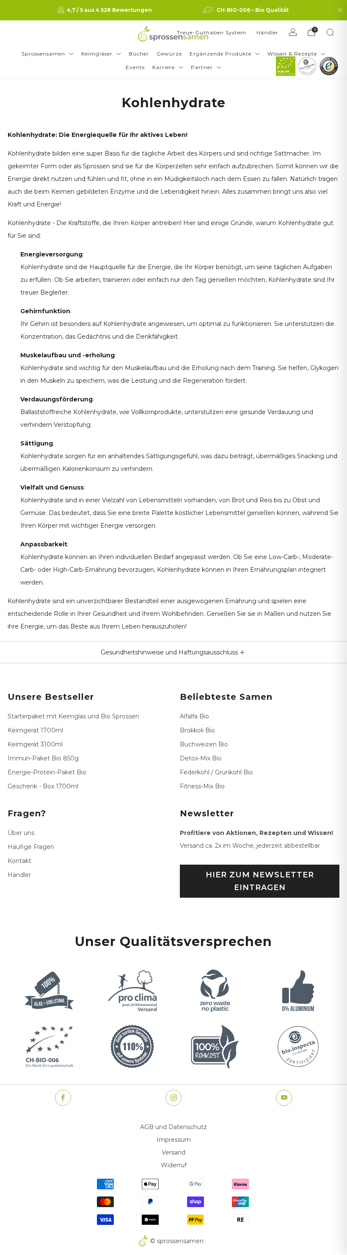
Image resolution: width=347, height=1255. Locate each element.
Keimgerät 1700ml (35, 730)
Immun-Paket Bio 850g (43, 758)
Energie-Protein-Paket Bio (47, 772)
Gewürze (169, 53)
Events (135, 67)
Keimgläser (97, 53)
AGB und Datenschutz (173, 1127)
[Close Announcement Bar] (340, 10)
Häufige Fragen (31, 847)
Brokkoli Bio (197, 730)
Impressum (174, 1140)
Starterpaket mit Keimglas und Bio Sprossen (73, 716)
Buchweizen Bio (204, 744)
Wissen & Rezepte (292, 53)
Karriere (163, 67)
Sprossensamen (43, 53)
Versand (173, 1152)
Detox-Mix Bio (201, 758)
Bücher (139, 53)
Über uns (21, 833)
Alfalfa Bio (194, 716)
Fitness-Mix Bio (202, 786)
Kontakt (19, 861)
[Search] (330, 32)
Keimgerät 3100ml (35, 744)
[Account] (293, 32)
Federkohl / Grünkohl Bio (216, 772)
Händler (267, 32)
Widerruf (174, 1165)
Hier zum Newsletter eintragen (260, 881)
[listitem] (105, 10)
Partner (202, 67)
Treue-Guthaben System (211, 32)
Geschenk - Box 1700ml (43, 786)
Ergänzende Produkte (220, 53)
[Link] (285, 66)
